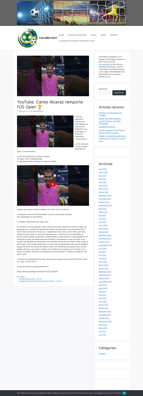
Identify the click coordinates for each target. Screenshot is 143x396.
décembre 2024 (105, 235)
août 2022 (103, 325)
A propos (93, 35)
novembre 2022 (105, 315)
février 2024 (103, 265)
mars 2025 (103, 225)
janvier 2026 (103, 192)
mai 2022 (102, 335)
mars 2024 (103, 262)
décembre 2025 (105, 195)
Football (103, 35)
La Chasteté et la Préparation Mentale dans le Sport (77, 41)
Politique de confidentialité (77, 35)
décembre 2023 (105, 272)
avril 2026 (103, 182)
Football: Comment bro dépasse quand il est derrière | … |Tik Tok (40, 281)
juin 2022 (102, 331)
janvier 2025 (103, 232)
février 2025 (103, 229)
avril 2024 (103, 258)
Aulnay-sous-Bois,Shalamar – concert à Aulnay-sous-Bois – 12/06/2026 (110, 121)
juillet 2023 (103, 288)
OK (124, 393)
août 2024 (103, 249)
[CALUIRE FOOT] (27, 38)
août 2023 (103, 285)
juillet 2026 (103, 172)
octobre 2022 (104, 318)
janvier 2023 (103, 308)
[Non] (141, 393)
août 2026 (103, 169)
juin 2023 (102, 292)
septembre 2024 (105, 245)
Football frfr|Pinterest (107, 127)
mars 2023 (103, 302)
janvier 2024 (103, 268)
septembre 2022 (105, 321)
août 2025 (103, 209)
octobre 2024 (104, 242)
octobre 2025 (104, 202)
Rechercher (103, 89)
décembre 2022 (105, 311)
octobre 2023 (104, 278)
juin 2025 (102, 215)
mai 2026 (102, 179)
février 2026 (103, 189)
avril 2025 (102, 222)
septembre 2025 (105, 205)
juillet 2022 (103, 328)
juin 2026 (102, 176)
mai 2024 (102, 255)
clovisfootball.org (105, 64)
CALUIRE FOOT (48, 37)
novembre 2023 (105, 275)
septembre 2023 (105, 282)
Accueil (61, 35)
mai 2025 (102, 219)
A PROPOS (113, 35)
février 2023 (103, 305)
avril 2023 (103, 298)
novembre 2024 (105, 239)
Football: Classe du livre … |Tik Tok (30, 279)
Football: (22, 276)
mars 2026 (103, 186)
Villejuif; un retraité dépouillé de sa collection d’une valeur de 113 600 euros (112, 138)
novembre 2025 (105, 199)
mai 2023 (102, 295)
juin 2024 (102, 252)
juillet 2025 (103, 212)
